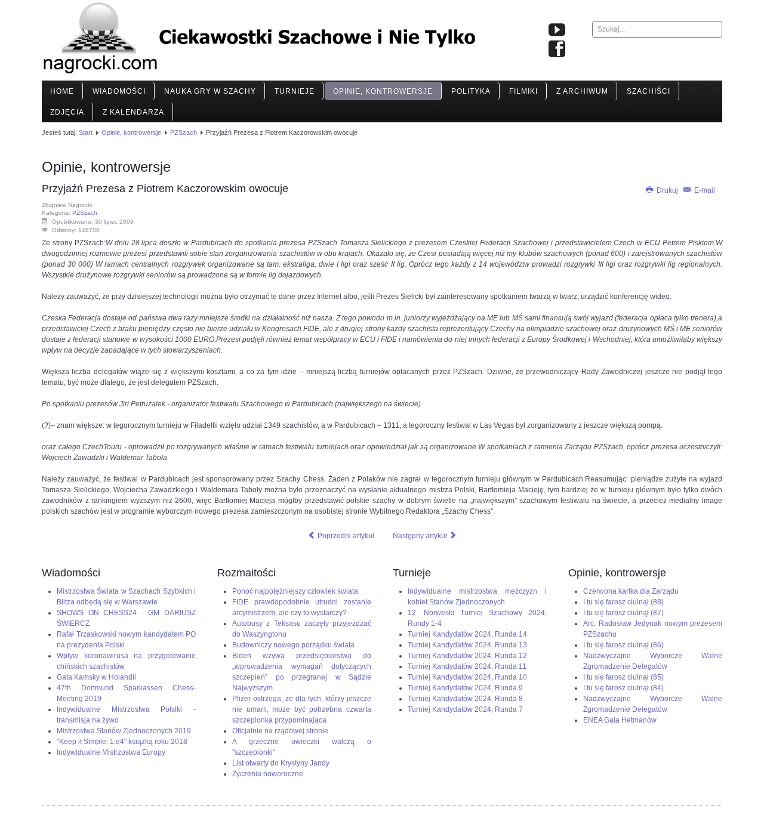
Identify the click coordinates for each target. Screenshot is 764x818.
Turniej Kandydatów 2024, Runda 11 (467, 666)
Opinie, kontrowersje (383, 91)
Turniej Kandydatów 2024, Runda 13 (467, 645)
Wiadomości (119, 91)
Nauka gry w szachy (210, 91)
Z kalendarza (133, 112)
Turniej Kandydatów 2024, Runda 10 (467, 677)
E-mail (703, 190)
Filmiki (523, 91)
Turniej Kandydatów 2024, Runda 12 (467, 656)
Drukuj (667, 190)
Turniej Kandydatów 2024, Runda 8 (465, 698)
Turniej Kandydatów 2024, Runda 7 (465, 709)
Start (86, 132)
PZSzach (183, 132)
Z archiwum (582, 91)
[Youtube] (557, 30)
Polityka (471, 91)
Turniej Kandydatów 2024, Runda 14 (467, 634)
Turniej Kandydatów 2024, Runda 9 (465, 688)
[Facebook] (557, 49)
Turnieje (295, 91)
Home (62, 91)
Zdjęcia (67, 112)
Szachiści (648, 91)
